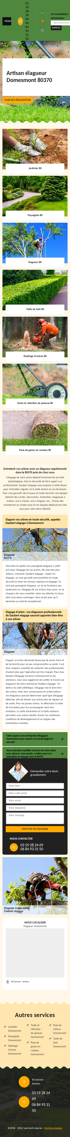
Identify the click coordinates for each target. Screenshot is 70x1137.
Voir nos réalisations (18, 100)
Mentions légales (53, 1128)
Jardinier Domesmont (14, 1029)
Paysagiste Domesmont (14, 1038)
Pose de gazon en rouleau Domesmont (37, 1048)
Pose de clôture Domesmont (59, 1029)
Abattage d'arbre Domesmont (14, 1050)
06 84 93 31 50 (27, 31)
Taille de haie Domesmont (59, 1042)
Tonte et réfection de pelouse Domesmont (37, 1031)
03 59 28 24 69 (27, 11)
